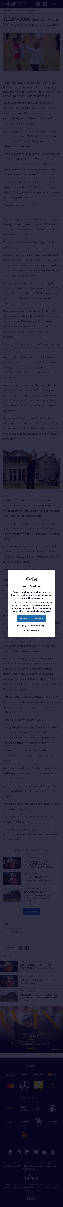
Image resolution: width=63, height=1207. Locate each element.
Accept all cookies (32, 618)
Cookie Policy (31, 630)
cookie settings (38, 625)
